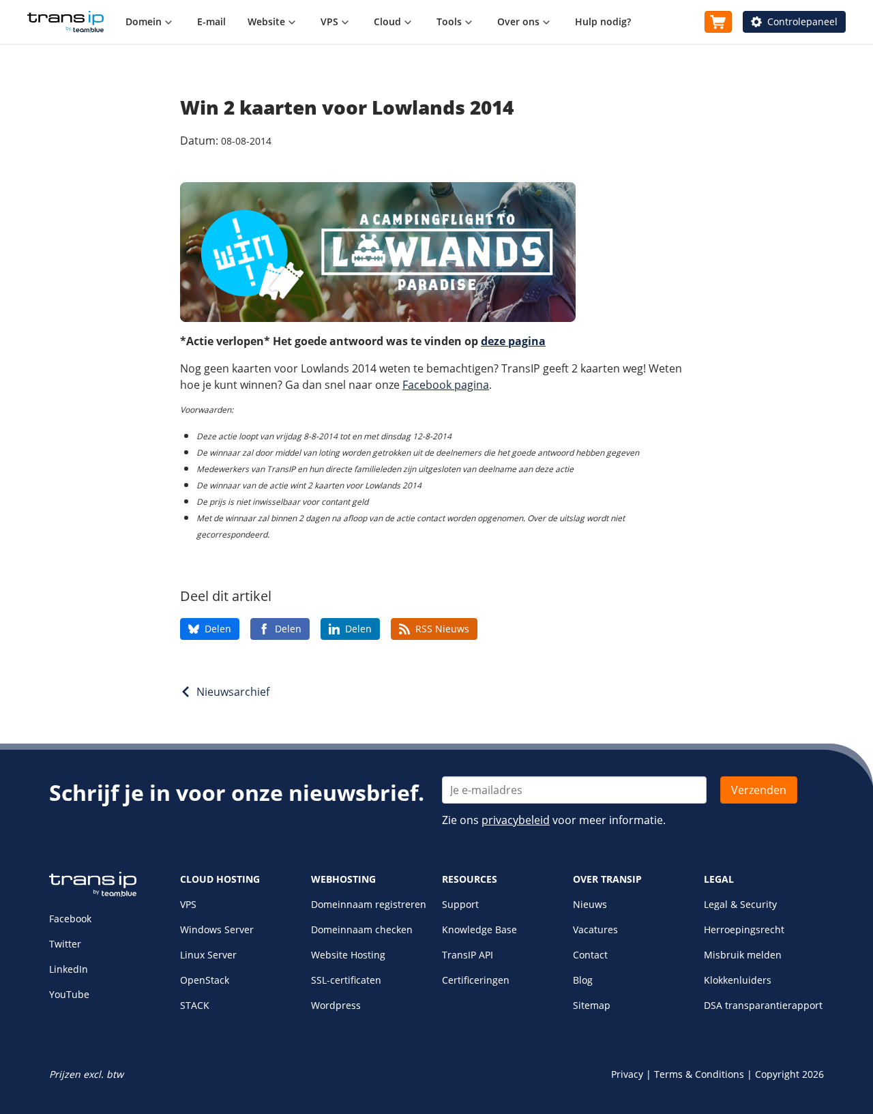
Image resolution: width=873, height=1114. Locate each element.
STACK (194, 1005)
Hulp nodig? (603, 21)
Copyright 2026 (789, 1074)
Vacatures (595, 929)
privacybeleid (516, 819)
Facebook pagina (445, 384)
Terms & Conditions (699, 1074)
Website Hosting (348, 954)
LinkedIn (68, 969)
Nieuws (590, 904)
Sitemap (591, 1005)
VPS (188, 904)
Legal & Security (740, 904)
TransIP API (467, 954)
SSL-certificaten (346, 979)
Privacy (627, 1074)
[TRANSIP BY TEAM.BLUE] (92, 893)
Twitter (65, 943)
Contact (590, 954)
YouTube (69, 994)
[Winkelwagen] (718, 22)
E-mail (211, 21)
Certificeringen (475, 979)
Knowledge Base (479, 929)
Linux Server (208, 954)
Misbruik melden (743, 954)
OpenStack (204, 979)
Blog (583, 979)
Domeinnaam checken (362, 929)
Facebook (70, 918)
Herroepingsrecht (744, 929)
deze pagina (513, 341)
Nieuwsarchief (232, 691)
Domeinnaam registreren (368, 904)
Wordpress (336, 1005)
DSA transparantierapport (763, 1005)
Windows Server (217, 929)
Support (460, 904)
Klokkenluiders (737, 979)
